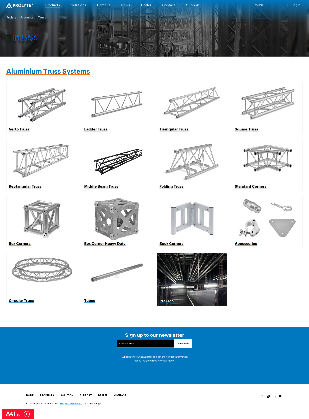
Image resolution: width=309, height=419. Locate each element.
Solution (66, 395)
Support (86, 395)
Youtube (280, 396)
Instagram (268, 396)
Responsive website (71, 403)
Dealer (103, 395)
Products (26, 17)
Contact (120, 395)
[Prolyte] (19, 5)
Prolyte (11, 17)
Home (30, 395)
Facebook (262, 396)
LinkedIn (274, 396)
